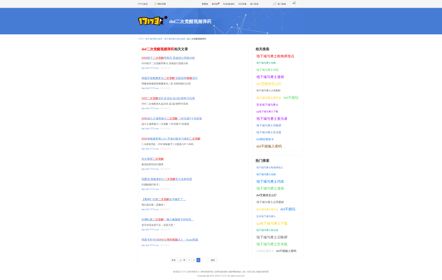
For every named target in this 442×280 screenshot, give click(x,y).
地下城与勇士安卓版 (268, 132)
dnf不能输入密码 (269, 146)
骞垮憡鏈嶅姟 (207, 272)
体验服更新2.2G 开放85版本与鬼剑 (171, 138)
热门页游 (254, 4)
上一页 (182, 260)
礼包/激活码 (228, 4)
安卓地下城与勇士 (267, 104)
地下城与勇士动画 (266, 63)
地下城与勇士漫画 (270, 77)
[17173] (152, 21)
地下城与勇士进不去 (268, 97)
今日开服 (242, 4)
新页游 (215, 4)
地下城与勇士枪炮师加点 (275, 56)
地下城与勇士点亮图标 (268, 90)
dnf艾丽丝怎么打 (269, 84)
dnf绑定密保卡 (265, 139)
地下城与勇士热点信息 (174, 39)
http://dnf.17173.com (150, 68)
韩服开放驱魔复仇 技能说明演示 (170, 78)
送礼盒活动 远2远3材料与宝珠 (168, 98)
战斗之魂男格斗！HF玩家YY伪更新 (172, 118)
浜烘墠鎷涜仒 (193, 272)
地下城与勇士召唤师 (268, 125)
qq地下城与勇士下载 (267, 111)
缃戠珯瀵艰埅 (262, 272)
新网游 (205, 4)
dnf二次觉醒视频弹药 (190, 21)
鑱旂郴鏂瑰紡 (235, 272)
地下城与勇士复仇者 (271, 118)
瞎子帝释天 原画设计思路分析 (168, 57)
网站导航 (162, 4)
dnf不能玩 (291, 97)
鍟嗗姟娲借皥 (221, 272)
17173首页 (143, 4)
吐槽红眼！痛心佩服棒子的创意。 (168, 219)
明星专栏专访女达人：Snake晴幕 (170, 239)
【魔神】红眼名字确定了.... (164, 199)
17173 (140, 39)
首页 (174, 260)
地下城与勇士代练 (267, 69)
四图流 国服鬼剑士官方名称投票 (167, 179)
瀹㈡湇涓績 (249, 272)
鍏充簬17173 (179, 272)
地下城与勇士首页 (154, 39)
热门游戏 (282, 4)
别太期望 (153, 158)
